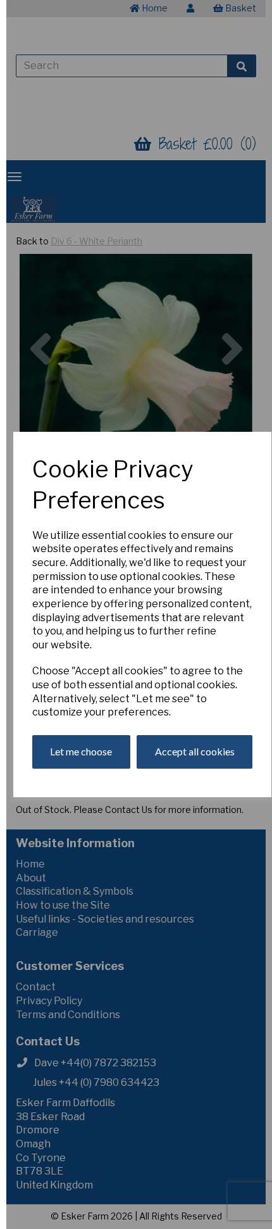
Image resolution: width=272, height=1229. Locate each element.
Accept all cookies (195, 751)
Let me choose (81, 751)
